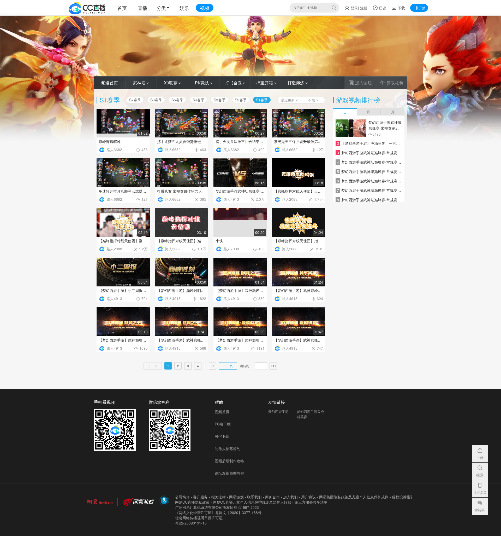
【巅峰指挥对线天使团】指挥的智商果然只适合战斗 (298, 240)
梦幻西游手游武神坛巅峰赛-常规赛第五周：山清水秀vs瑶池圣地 (384, 125)
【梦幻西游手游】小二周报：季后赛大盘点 (123, 290)
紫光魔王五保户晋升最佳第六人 (298, 141)
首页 (122, 7)
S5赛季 (177, 99)
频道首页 (109, 83)
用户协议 (308, 496)
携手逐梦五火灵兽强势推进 (179, 141)
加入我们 (290, 496)
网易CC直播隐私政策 (192, 502)
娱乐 (184, 7)
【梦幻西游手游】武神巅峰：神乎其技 (298, 290)
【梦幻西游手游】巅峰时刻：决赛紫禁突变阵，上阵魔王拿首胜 (181, 290)
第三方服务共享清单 (311, 502)
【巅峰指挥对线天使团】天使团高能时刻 (298, 191)
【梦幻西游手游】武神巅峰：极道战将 (240, 340)
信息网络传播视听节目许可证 (199, 517)
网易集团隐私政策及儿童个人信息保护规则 (354, 496)
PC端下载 (223, 424)
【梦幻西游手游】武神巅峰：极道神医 (298, 340)
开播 (422, 7)
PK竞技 (202, 83)
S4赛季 (198, 99)
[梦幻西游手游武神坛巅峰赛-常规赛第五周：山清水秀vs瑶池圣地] (351, 128)
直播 (142, 7)
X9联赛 (171, 83)
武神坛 (140, 83)
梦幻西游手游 (278, 411)
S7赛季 (135, 99)
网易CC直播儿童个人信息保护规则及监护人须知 (252, 502)
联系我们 (254, 496)
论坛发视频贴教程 (229, 473)
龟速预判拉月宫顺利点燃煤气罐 (123, 191)
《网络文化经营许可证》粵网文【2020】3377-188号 (218, 512)
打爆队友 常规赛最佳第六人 (179, 191)
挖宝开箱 (265, 83)
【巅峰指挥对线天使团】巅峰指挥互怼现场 (123, 240)
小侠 (219, 240)
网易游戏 (236, 496)
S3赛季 (219, 99)
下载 (401, 7)
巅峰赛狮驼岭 (110, 141)
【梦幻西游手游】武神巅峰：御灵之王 (240, 290)
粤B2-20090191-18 (191, 523)
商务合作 (272, 496)
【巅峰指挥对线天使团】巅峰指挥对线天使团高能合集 (181, 240)
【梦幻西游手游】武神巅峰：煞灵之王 (123, 340)
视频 (204, 7)
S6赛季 (156, 99)
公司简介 (182, 496)
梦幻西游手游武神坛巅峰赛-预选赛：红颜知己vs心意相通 (240, 191)
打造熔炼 (296, 83)
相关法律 (218, 496)
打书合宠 (234, 83)
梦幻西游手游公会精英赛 (310, 414)
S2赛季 (241, 99)
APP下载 (222, 436)
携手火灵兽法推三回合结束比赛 (240, 141)
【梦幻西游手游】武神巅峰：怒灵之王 (181, 340)
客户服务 (200, 496)
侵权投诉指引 (403, 496)
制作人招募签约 (227, 448)
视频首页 (222, 411)
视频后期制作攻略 (229, 461)
